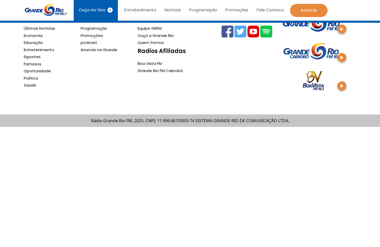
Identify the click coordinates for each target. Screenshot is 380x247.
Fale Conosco (270, 10)
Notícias (172, 10)
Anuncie (309, 10)
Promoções (236, 10)
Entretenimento (140, 10)
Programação (203, 10)
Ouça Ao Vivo (92, 10)
